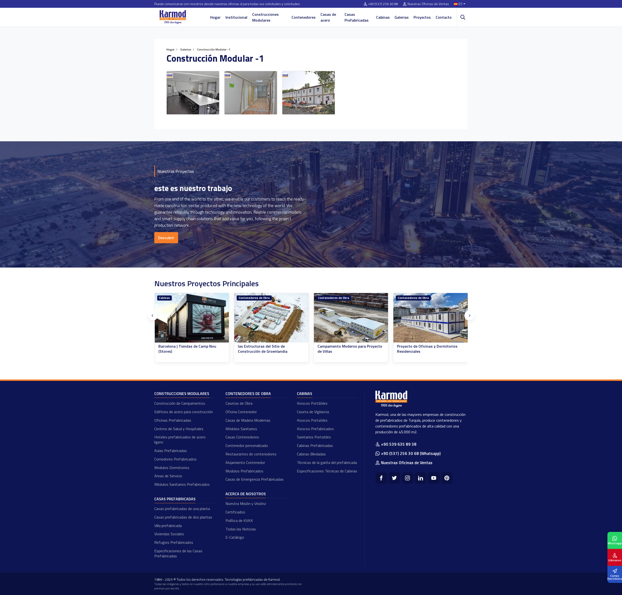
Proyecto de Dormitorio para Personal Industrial (429, 349)
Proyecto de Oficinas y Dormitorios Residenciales (347, 349)
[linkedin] (420, 478)
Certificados (235, 512)
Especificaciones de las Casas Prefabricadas (178, 553)
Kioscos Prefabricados (315, 429)
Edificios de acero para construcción (183, 412)
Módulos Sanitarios (241, 429)
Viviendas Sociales (169, 534)
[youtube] (434, 478)
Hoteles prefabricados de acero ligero (180, 439)
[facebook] (381, 478)
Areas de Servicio (168, 476)
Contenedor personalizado (246, 445)
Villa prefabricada (168, 525)
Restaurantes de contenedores (250, 454)
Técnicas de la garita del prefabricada (327, 462)
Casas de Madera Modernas (247, 420)
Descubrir (166, 238)
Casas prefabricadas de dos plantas (183, 517)
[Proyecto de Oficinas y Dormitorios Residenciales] (351, 318)
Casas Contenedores (242, 437)
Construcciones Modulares (265, 17)
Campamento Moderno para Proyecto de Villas (270, 349)
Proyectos (422, 17)
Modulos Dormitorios (171, 467)
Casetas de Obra (238, 403)
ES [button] (460, 4)
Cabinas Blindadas (311, 454)
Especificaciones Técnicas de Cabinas (327, 471)
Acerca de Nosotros (245, 494)
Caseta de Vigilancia (313, 412)
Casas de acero (328, 17)
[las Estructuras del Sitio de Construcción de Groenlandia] (192, 318)
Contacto (444, 17)
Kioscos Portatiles (312, 420)
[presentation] (152, 315)
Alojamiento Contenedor (245, 462)
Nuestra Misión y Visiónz (245, 503)
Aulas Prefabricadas (170, 450)
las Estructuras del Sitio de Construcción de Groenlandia (183, 349)
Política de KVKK (239, 520)
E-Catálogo (234, 537)
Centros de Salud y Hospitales (178, 429)
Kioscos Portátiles (312, 403)
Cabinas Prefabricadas (315, 445)
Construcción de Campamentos (179, 403)
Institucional (236, 17)
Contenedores (304, 17)
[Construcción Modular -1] (192, 93)
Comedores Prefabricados (175, 459)
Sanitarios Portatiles (314, 437)
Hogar (215, 17)
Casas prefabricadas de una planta (182, 508)
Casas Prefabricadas (357, 17)
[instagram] (407, 478)
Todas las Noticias (240, 529)
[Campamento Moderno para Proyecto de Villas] (271, 318)
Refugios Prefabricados (173, 542)
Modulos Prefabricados (244, 471)
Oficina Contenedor (241, 412)
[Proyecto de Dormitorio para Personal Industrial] (430, 318)
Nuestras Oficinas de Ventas (428, 4)
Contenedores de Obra (174, 297)
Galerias (402, 17)
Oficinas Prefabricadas (172, 420)
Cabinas (383, 17)
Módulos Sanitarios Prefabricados (182, 484)
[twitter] (394, 478)
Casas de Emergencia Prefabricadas (254, 479)
